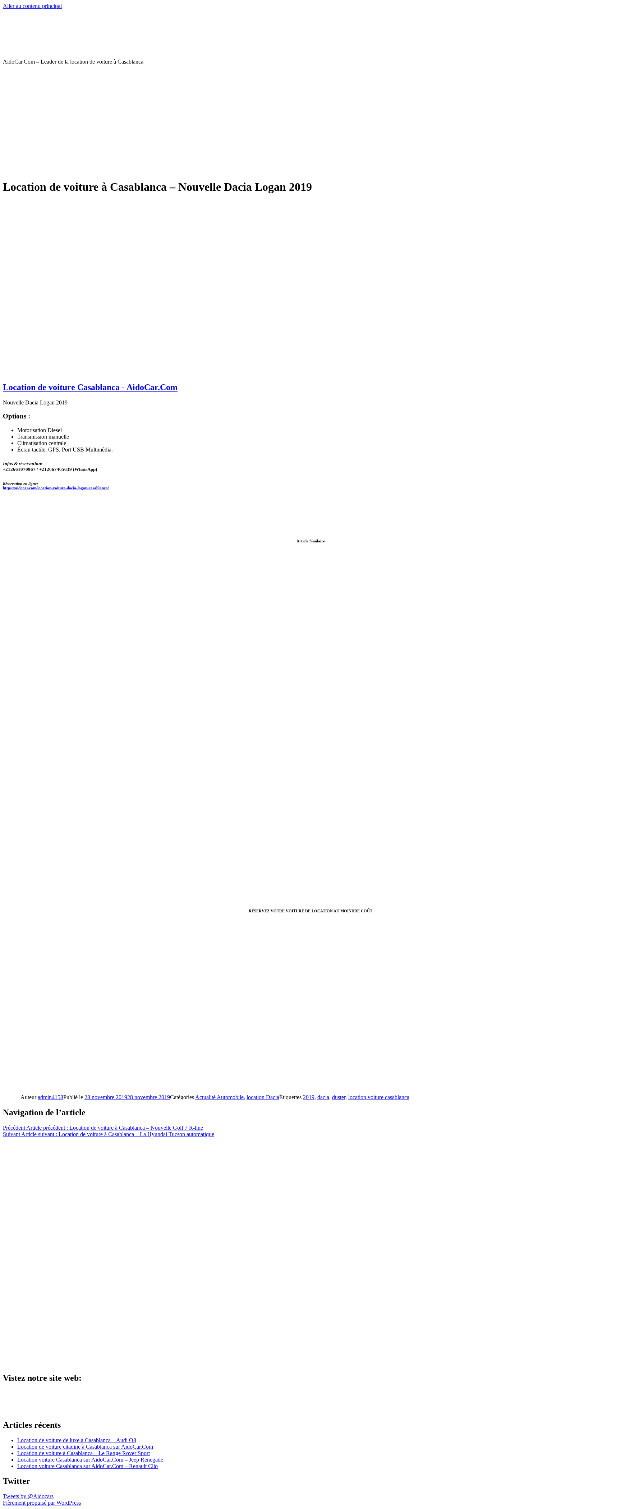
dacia (323, 1097)
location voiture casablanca (378, 1097)
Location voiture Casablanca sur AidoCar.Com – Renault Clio (87, 1466)
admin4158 (50, 1097)
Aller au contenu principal (32, 6)
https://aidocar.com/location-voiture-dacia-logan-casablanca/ (56, 488)
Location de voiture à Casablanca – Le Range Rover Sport (83, 1453)
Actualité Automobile (219, 1097)
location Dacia (263, 1097)
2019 (308, 1097)
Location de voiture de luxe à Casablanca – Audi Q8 (76, 1440)
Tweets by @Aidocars (28, 1496)
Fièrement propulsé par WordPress (42, 1503)
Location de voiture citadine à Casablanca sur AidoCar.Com (85, 1447)
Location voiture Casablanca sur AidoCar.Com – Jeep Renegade (90, 1460)
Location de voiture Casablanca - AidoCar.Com (90, 387)
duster (338, 1097)
